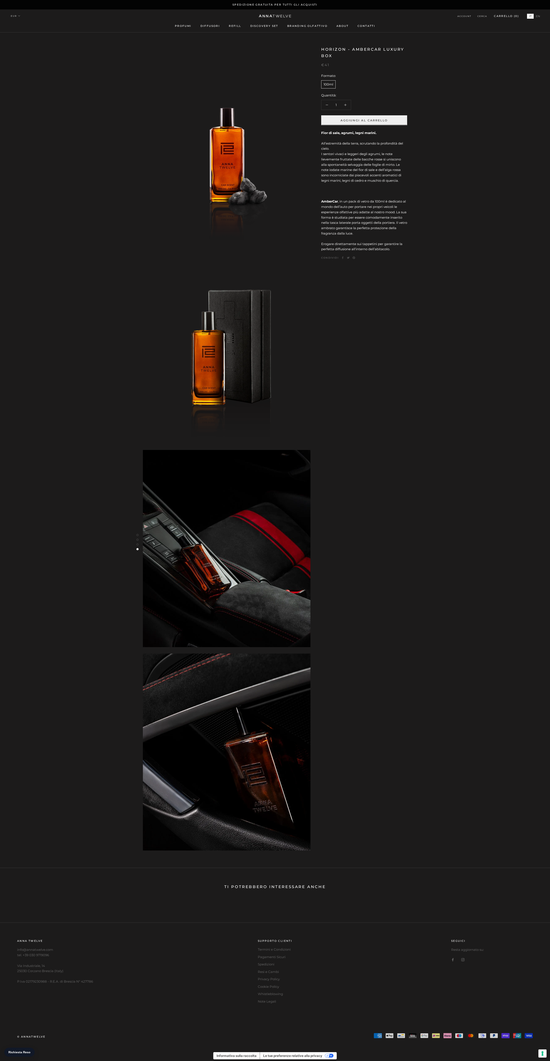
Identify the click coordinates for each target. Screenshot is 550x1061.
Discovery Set (264, 25)
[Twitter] (348, 257)
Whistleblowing (270, 994)
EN (538, 16)
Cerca (482, 16)
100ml (328, 84)
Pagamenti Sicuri (272, 957)
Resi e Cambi (268, 972)
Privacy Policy (269, 979)
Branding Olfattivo (307, 25)
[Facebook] (342, 257)
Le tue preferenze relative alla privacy (292, 1056)
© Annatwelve (31, 1036)
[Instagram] (462, 959)
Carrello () (506, 16)
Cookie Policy (268, 987)
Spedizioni (266, 964)
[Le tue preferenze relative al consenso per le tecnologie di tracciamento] (542, 1053)
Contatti (366, 25)
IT (530, 16)
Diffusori (210, 25)
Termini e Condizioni (274, 949)
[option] (538, 16)
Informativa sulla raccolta (237, 1056)
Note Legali (267, 1001)
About (342, 25)
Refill (235, 25)
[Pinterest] (354, 257)
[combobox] (530, 16)
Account (464, 16)
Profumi (183, 25)
